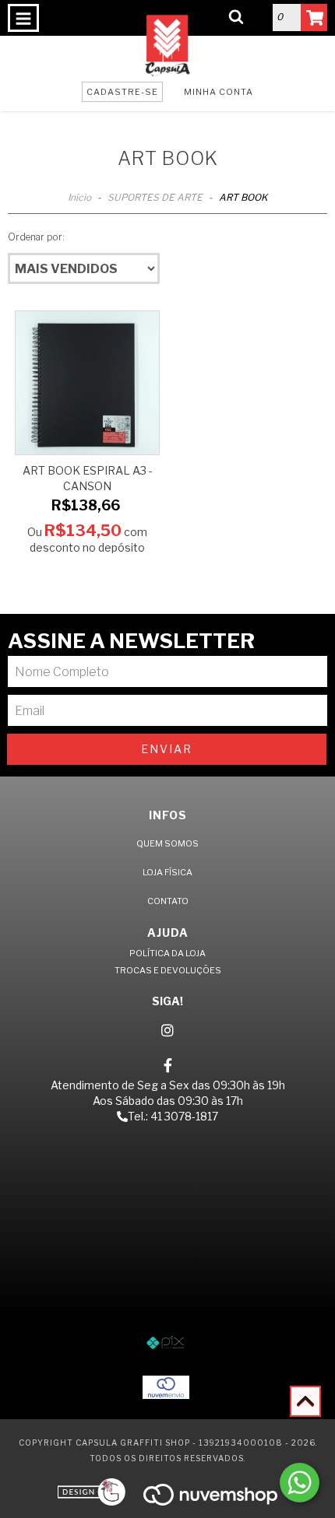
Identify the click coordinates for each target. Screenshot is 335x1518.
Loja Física (167, 872)
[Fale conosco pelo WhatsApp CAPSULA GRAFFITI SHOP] (299, 1482)
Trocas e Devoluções (168, 970)
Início (79, 197)
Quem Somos (167, 843)
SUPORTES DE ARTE (156, 197)
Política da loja (167, 953)
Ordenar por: (36, 237)
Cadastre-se (122, 91)
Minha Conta (218, 91)
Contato (168, 901)
